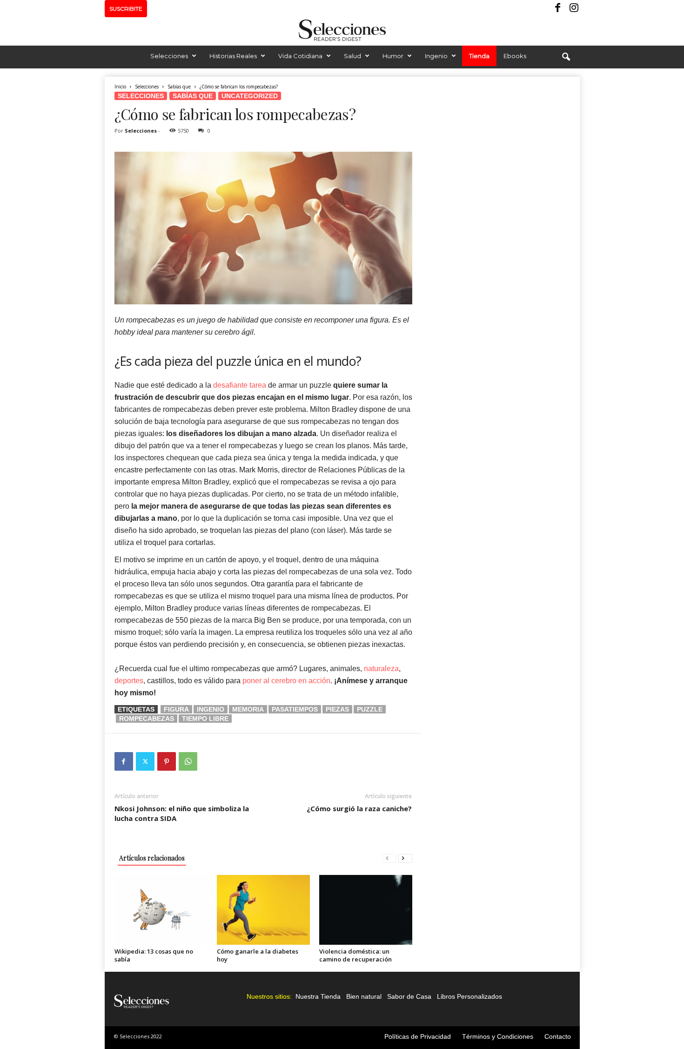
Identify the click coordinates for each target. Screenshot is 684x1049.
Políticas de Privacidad (417, 1036)
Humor (392, 56)
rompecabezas (146, 718)
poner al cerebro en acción (286, 681)
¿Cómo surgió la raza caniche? (359, 808)
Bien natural (364, 996)
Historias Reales (233, 56)
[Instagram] (572, 8)
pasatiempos (295, 709)
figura (176, 709)
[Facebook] (558, 8)
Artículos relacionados (152, 858)
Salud (352, 56)
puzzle (369, 709)
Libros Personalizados (469, 996)
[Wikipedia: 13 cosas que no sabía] (161, 910)
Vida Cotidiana (300, 56)
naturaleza (381, 668)
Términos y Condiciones (497, 1036)
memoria (248, 709)
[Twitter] (145, 761)
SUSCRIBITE (125, 8)
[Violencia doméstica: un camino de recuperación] (365, 910)
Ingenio (436, 56)
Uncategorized (249, 96)
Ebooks (514, 56)
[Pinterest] (166, 761)
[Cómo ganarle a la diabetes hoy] (263, 910)
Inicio (120, 86)
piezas (337, 709)
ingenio (210, 709)
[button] (566, 57)
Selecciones (169, 56)
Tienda (479, 56)
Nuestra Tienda (318, 996)
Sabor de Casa (409, 996)
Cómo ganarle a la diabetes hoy (257, 955)
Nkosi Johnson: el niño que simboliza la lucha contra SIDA (181, 813)
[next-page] (405, 858)
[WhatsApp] (188, 761)
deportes (128, 681)
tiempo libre (205, 718)
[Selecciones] (342, 30)
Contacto (557, 1036)
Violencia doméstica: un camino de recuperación (355, 955)
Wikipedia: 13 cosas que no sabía (153, 955)
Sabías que (179, 86)
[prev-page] (389, 858)
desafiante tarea (239, 385)
